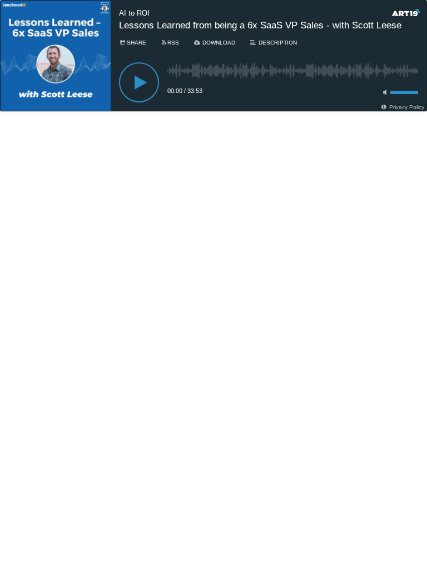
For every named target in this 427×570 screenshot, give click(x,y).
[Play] (139, 82)
